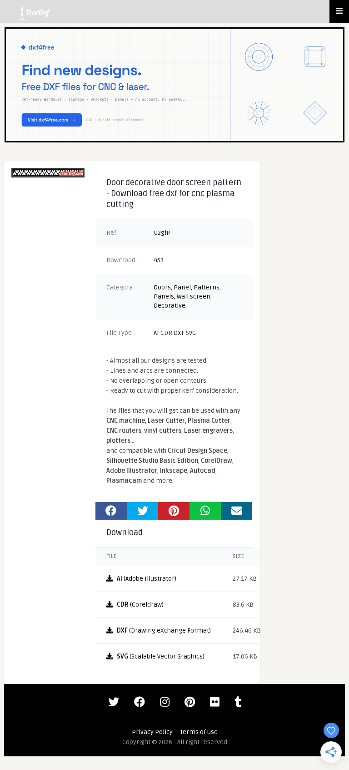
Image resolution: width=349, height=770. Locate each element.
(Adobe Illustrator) (146, 579)
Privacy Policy (152, 732)
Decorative (169, 305)
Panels (164, 296)
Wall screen (193, 296)
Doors (162, 287)
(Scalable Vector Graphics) (160, 656)
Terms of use (199, 732)
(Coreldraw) (140, 604)
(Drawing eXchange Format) (164, 630)
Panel (182, 287)
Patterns (206, 287)
